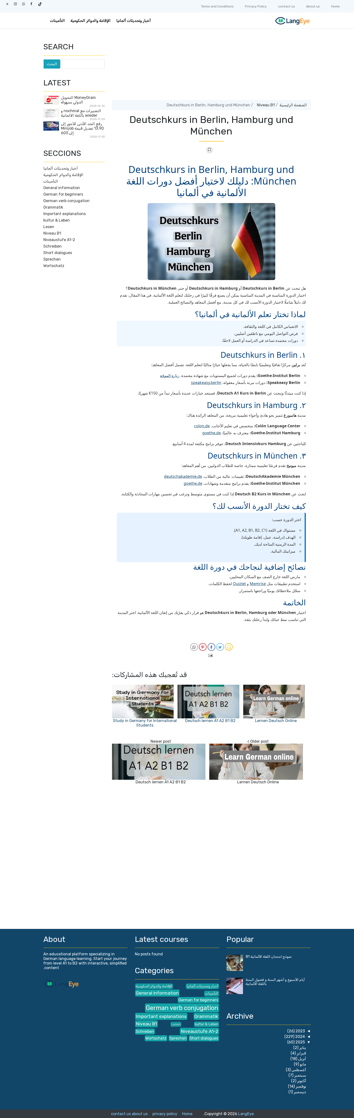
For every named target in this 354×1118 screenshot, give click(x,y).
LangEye (246, 1114)
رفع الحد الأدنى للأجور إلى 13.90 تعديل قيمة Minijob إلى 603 (82, 128)
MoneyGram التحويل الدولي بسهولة (78, 99)
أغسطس (298, 1069)
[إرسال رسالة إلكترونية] (211, 655)
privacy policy (164, 1114)
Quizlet (239, 583)
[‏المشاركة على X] (220, 647)
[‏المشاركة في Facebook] (211, 647)
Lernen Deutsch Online (276, 720)
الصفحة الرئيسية (293, 105)
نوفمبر (300, 1086)
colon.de (202, 425)
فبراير (301, 1053)
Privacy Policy (256, 6)
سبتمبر (299, 1075)
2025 (300, 1042)
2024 (299, 1036)
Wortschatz (53, 265)
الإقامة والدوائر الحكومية (91, 20)
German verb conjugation (66, 200)
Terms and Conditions (217, 6)
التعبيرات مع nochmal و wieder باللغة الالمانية (81, 113)
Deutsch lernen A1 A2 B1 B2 (210, 720)
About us (313, 6)
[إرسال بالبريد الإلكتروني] (229, 647)
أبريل (301, 1058)
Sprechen (52, 259)
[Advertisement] (211, 66)
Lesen (48, 226)
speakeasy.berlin (206, 382)
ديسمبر (299, 1092)
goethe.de (211, 432)
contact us (286, 6)
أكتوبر (301, 1081)
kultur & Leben (56, 220)
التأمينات (57, 20)
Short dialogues (57, 252)
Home (335, 6)
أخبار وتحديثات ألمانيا (133, 20)
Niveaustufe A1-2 (59, 239)
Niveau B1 (266, 105)
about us (140, 1114)
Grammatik (53, 207)
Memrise (258, 583)
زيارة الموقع (169, 375)
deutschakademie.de (183, 476)
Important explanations (64, 213)
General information (61, 187)
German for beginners (63, 194)
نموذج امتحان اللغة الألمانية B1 (269, 957)
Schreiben (52, 246)
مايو (302, 1064)
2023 (300, 1031)
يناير (302, 1047)
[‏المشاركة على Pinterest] (203, 647)
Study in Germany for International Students (145, 723)
